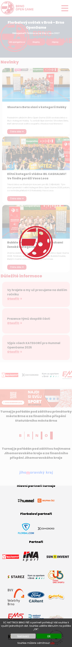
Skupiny (36, 42)
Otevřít (13, 299)
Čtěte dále (16, 131)
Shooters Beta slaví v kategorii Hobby (36, 107)
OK (49, 636)
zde (52, 643)
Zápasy (55, 42)
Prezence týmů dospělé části (28, 319)
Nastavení (23, 636)
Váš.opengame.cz (17, 42)
